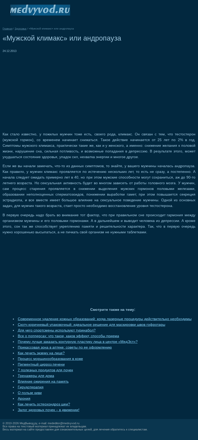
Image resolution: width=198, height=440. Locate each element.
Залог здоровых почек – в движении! (48, 410)
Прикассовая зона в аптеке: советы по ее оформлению (65, 347)
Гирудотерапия (31, 387)
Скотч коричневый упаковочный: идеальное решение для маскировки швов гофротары (91, 325)
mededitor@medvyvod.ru (63, 423)
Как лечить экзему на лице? (41, 353)
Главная (7, 28)
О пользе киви (30, 393)
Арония (24, 398)
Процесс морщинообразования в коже (50, 359)
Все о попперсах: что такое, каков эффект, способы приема (68, 336)
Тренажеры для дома (36, 376)
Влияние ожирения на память (43, 381)
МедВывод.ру (28, 423)
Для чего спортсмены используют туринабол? (57, 330)
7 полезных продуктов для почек (45, 370)
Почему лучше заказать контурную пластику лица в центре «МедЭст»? (78, 342)
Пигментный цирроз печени (41, 364)
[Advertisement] (46, 90)
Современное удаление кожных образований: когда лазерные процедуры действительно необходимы (105, 319)
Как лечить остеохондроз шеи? (44, 404)
